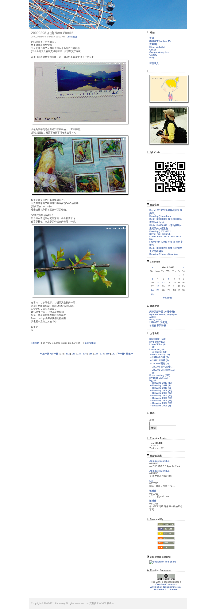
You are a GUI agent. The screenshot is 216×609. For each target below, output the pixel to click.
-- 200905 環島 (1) (159, 363)
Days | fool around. (159, 234)
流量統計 (154, 44)
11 (158, 282)
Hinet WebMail (157, 47)
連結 (152, 32)
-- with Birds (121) (160, 354)
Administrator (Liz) (159, 461)
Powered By (156, 519)
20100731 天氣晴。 (159, 322)
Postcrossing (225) (159, 375)
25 (158, 290)
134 (79, 353)
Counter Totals (157, 438)
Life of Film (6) (157, 344)
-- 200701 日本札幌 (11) (162, 370)
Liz (151, 480)
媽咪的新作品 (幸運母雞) (162, 311)
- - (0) (152, 347)
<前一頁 (54, 353)
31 (152, 294)
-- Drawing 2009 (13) (161, 390)
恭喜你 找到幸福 (157, 325)
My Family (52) (157, 342)
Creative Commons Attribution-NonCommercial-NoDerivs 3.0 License (166, 587)
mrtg (152, 57)
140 (113, 353)
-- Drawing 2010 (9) (160, 388)
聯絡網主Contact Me (160, 41)
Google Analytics (159, 52)
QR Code (154, 152)
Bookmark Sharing (160, 557)
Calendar (154, 261)
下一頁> (121, 353)
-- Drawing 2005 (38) (161, 400)
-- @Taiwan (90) (158, 352)
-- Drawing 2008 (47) (161, 393)
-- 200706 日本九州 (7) (161, 366)
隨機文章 (154, 306)
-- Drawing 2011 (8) (160, 385)
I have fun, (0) (157, 349)
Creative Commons (160, 570)
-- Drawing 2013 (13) (161, 383)
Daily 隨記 (72, 37)
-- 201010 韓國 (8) (159, 360)
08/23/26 (167, 297)
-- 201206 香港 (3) (159, 357)
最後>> (129, 353)
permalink (90, 343)
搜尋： (153, 413)
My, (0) (153, 380)
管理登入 (154, 63)
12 (163, 282)
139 (107, 353)
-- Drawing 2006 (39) (161, 398)
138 (102, 353)
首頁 (151, 38)
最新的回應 (155, 455)
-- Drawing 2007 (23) (161, 395)
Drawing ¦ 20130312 (160, 231)
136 (90, 353)
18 (158, 286)
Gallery (153, 54)
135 (85, 353)
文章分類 (154, 333)
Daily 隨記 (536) (157, 339)
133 (73, 353)
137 (96, 353)
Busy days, (155, 319)
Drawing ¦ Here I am (160, 216)
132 (68, 353)
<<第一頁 (45, 353)
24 (152, 290)
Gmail (152, 49)
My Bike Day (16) (158, 378)
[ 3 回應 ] (35, 343)
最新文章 (154, 204)
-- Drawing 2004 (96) (161, 403)
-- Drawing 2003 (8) (160, 405)
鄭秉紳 (152, 491)
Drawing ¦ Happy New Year (163, 254)
